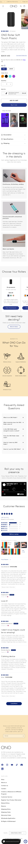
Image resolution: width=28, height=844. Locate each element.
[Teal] (10, 76)
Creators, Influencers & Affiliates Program (11, 793)
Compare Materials (21, 55)
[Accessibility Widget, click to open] (25, 841)
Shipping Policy (6, 809)
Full (4, 68)
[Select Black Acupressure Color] (8, 295)
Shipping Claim (6, 812)
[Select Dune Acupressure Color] (13, 295)
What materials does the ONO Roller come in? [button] (14, 423)
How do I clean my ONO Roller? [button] (14, 443)
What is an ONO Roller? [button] (14, 417)
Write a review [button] (13, 534)
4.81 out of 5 (5, 517)
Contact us (4, 785)
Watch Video (14, 326)
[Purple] (13, 76)
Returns (3, 806)
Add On (3, 89)
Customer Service (6, 797)
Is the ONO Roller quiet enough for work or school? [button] (14, 429)
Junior (11, 68)
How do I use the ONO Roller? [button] (14, 449)
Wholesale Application (8, 818)
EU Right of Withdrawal (8, 821)
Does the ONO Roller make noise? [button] (14, 436)
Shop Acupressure (11, 307)
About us (4, 782)
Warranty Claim (6, 815)
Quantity (3, 80)
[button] (3, 6)
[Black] (6, 76)
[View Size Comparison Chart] (4, 66)
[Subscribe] (23, 736)
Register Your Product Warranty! (11, 800)
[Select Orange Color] (25, 295)
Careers (3, 788)
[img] (4, 564)
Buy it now (14, 105)
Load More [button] (14, 703)
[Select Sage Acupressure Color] (11, 295)
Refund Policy (5, 803)
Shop (2, 779)
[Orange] (2, 76)
